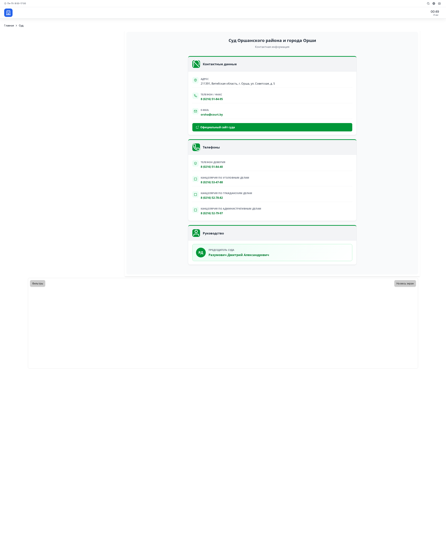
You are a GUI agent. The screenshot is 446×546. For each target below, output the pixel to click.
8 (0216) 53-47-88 (212, 182)
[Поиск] (428, 3)
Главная (9, 25)
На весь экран (405, 283)
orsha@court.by (212, 114)
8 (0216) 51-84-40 (212, 167)
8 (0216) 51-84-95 (212, 99)
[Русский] (433, 3)
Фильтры (37, 283)
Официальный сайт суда (217, 127)
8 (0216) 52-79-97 (212, 213)
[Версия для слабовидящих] (439, 3)
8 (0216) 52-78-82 (212, 198)
